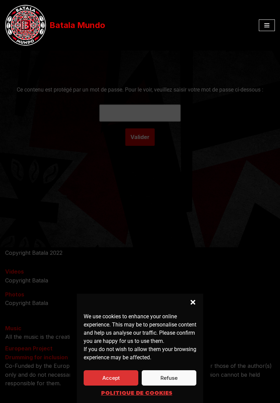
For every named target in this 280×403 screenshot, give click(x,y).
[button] (193, 302)
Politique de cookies (136, 393)
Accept (111, 378)
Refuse (169, 378)
